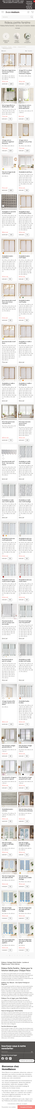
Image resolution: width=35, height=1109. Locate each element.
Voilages (14, 47)
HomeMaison (4, 47)
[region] (17, 38)
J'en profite (20, 2)
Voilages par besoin (22, 47)
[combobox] (31, 51)
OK (32, 1052)
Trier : (26, 50)
